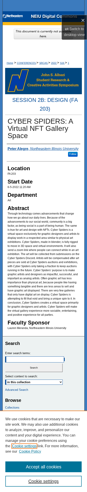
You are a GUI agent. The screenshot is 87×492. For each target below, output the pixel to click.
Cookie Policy (30, 451)
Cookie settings (24, 446)
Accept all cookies (43, 466)
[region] (43, 451)
